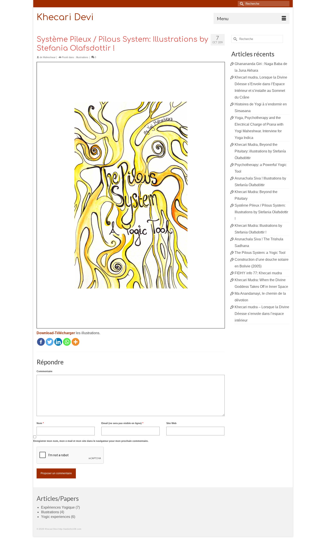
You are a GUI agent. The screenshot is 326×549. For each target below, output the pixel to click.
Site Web (171, 423)
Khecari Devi (65, 17)
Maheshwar (49, 57)
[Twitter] (49, 342)
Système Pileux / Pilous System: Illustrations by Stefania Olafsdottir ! (261, 212)
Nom (40, 423)
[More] (75, 342)
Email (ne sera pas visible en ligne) (122, 423)
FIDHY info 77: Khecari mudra (258, 273)
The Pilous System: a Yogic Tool (260, 253)
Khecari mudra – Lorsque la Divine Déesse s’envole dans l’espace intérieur (262, 313)
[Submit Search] (241, 3)
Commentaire (44, 371)
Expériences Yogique (58, 507)
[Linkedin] (58, 342)
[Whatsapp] (67, 342)
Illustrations (82, 57)
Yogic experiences (55, 517)
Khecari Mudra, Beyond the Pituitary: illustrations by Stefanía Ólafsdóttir (260, 151)
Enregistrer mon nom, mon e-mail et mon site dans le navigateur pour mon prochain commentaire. (90, 441)
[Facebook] (41, 342)
